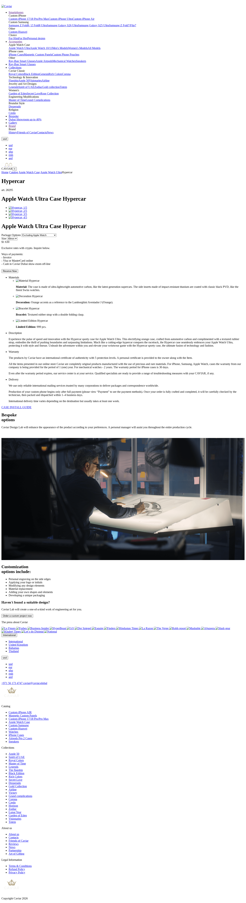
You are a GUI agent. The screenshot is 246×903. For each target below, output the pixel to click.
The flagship (16, 770)
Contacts (42, 132)
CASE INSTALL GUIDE (16, 407)
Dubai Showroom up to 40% (25, 119)
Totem (63, 87)
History (13, 132)
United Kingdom (18, 644)
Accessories (15, 41)
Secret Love (34, 93)
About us (14, 834)
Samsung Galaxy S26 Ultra (62, 25)
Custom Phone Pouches (65, 54)
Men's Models (60, 48)
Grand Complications (38, 100)
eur (10, 148)
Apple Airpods (44, 61)
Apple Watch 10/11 (41, 48)
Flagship (13, 80)
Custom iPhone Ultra (61, 18)
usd (11, 145)
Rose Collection (50, 93)
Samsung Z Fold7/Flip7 (122, 25)
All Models (94, 48)
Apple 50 (23, 80)
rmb (11, 155)
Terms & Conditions (20, 865)
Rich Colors (55, 74)
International (16, 641)
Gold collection (51, 87)
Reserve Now (10, 271)
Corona (66, 74)
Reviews (14, 843)
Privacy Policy (17, 872)
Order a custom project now (17, 616)
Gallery (13, 122)
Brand (12, 125)
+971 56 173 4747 (12, 683)
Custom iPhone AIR (20, 712)
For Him (13, 38)
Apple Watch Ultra (19, 48)
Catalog (13, 172)
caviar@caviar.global (35, 683)
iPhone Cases (16, 54)
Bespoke (14, 116)
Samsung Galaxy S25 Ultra (93, 25)
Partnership (15, 850)
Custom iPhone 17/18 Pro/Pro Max (29, 18)
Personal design (36, 38)
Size (3, 238)
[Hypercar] (18, 207)
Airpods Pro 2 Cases (20, 738)
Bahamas (14, 647)
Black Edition (31, 74)
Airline (46, 80)
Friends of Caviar (27, 132)
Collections (15, 67)
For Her (22, 38)
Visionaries (35, 80)
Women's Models (78, 48)
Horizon (13, 805)
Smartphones (16, 12)
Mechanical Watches (64, 61)
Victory (13, 792)
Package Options (11, 235)
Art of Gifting (16, 853)
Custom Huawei (18, 31)
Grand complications (20, 796)
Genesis (43, 74)
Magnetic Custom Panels (38, 54)
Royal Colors (16, 74)
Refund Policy (17, 869)
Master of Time (17, 100)
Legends (13, 87)
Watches (13, 731)
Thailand (14, 651)
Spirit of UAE (26, 87)
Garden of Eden (18, 93)
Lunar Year (15, 812)
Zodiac (38, 87)
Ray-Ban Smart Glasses (22, 61)
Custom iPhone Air (83, 18)
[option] (127, 145)
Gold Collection (18, 786)
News (50, 132)
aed (11, 158)
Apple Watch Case (29, 172)
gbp (11, 151)
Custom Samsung (19, 725)
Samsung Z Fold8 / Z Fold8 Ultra (28, 25)
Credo (12, 112)
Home (4, 172)
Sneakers (81, 61)
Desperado (15, 106)
